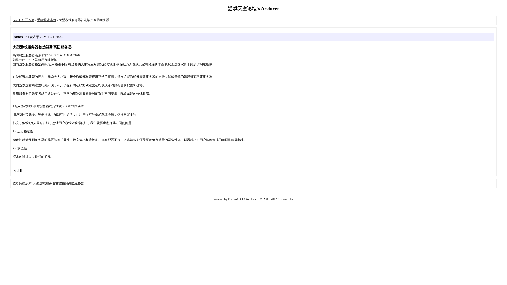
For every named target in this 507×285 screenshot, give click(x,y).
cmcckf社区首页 (23, 20)
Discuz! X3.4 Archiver (243, 199)
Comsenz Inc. (286, 199)
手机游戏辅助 (46, 20)
